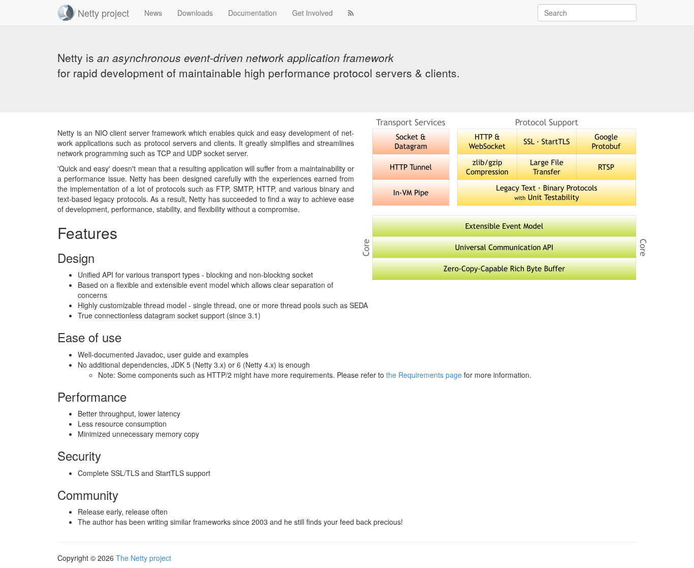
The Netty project (143, 558)
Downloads (195, 13)
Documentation (252, 13)
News (153, 13)
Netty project (103, 12)
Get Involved (312, 13)
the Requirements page (424, 375)
